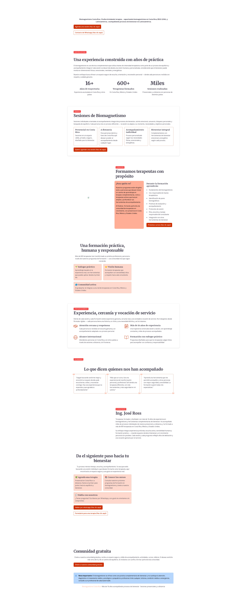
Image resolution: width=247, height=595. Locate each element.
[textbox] (123, 3)
